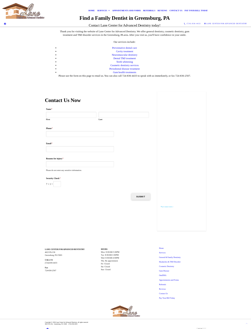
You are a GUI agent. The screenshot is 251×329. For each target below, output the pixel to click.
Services (102, 10)
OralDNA (162, 275)
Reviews (162, 10)
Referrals (149, 10)
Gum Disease (164, 271)
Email (49, 143)
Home (91, 10)
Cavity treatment (124, 51)
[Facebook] (5, 23)
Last (100, 119)
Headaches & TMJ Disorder (170, 262)
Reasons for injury (54, 159)
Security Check (53, 178)
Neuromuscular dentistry (124, 54)
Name (49, 109)
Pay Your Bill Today (196, 10)
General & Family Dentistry (170, 257)
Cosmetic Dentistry (166, 266)
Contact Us (176, 10)
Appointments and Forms (126, 10)
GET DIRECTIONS (167, 207)
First (48, 119)
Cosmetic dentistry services (124, 65)
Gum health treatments (124, 72)
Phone (49, 128)
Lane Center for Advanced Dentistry (226, 23)
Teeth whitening (124, 61)
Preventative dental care (124, 48)
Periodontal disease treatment (124, 68)
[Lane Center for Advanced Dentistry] (23, 10)
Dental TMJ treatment (124, 58)
